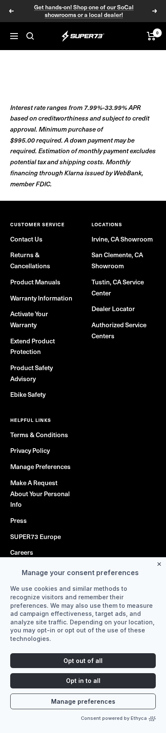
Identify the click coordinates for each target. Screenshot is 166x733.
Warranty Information (41, 297)
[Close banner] (161, 562)
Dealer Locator (113, 308)
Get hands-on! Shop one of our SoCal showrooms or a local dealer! (84, 11)
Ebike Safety (28, 394)
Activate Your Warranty (29, 319)
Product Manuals (35, 281)
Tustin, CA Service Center (118, 287)
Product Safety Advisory (31, 373)
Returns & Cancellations (30, 260)
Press (18, 520)
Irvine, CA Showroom (122, 238)
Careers (21, 552)
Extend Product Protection (32, 346)
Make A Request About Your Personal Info (40, 493)
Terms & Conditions (39, 434)
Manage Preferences (40, 466)
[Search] (30, 36)
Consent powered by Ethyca (114, 718)
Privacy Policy (30, 450)
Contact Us (26, 238)
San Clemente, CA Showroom (117, 260)
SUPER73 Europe (35, 536)
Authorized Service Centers (119, 330)
